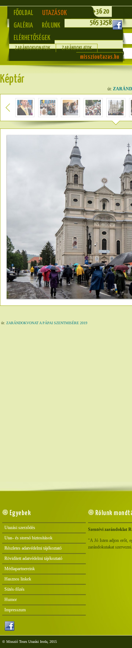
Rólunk (51, 25)
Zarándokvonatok (32, 48)
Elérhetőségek (32, 38)
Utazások (54, 13)
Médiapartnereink (19, 568)
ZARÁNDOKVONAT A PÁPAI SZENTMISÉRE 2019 (46, 323)
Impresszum (15, 609)
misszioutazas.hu (99, 57)
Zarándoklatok (77, 48)
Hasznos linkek (17, 579)
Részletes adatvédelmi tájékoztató (33, 548)
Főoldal (23, 13)
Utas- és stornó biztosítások (28, 537)
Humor (10, 599)
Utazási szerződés (19, 527)
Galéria (23, 25)
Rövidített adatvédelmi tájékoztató (33, 558)
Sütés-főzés (14, 589)
